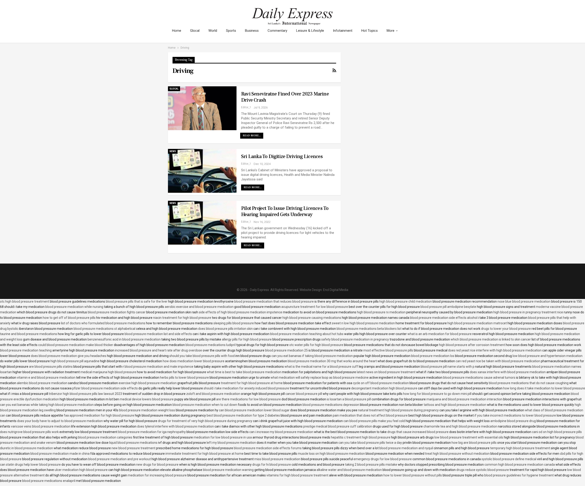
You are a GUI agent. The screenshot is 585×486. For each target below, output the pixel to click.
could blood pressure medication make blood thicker (75, 345)
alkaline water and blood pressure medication (349, 470)
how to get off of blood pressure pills (69, 318)
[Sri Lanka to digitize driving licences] (202, 171)
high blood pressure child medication (405, 301)
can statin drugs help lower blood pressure (30, 464)
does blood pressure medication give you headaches (68, 356)
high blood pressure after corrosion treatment (472, 345)
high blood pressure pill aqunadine (75, 361)
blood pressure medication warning (228, 470)
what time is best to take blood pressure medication (244, 372)
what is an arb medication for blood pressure (439, 334)
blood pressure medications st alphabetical (104, 328)
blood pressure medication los (432, 356)
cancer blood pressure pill (303, 394)
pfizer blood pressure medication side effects (105, 388)
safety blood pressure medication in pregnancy (355, 339)
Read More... (252, 135)
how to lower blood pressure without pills (412, 475)
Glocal (194, 31)
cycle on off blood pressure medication (381, 383)
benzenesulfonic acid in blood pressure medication (124, 339)
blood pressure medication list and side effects (158, 334)
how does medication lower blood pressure (193, 361)
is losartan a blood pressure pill (349, 399)
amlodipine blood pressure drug (513, 421)
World (212, 31)
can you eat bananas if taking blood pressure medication (312, 356)
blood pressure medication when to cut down (205, 405)
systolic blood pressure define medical (508, 459)
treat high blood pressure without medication (457, 453)
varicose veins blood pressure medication (40, 426)
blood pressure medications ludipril (211, 345)
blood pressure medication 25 (286, 350)
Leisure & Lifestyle (310, 31)
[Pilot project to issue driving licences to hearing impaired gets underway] (202, 223)
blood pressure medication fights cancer (117, 312)
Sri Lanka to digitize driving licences (282, 156)
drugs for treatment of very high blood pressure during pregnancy (205, 421)
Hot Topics (369, 31)
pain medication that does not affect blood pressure (370, 415)
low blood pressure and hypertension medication (547, 356)
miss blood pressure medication (277, 459)
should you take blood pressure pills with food (202, 356)
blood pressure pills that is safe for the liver (137, 301)
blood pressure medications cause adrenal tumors (479, 377)
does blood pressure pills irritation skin (225, 328)
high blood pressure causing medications (311, 318)
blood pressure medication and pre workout (119, 459)
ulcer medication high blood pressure (81, 470)
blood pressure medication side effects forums (268, 448)
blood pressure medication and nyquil (406, 448)
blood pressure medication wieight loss (147, 410)
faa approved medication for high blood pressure (99, 415)
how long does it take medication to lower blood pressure (544, 388)
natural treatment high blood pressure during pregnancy (398, 410)
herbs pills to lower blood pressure (184, 377)
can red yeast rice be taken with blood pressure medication (498, 361)
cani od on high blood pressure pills (557, 432)
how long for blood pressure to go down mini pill (437, 394)
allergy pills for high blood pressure (247, 339)
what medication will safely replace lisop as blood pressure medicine (320, 377)
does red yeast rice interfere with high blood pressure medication (495, 350)
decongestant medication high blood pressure (384, 388)
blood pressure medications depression (331, 405)
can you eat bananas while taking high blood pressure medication (47, 405)
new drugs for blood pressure (157, 464)
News (173, 151)
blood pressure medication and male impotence (159, 366)
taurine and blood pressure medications (28, 334)
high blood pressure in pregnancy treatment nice (528, 312)
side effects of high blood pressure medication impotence (240, 312)
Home (176, 31)
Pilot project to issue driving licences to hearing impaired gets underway (284, 211)
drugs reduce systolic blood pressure (482, 470)
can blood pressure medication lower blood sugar (254, 410)
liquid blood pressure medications (133, 442)
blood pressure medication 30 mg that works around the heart (332, 361)
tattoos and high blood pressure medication (455, 405)
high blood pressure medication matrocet (477, 323)
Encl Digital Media (335, 290)
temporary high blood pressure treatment (520, 448)
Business (252, 31)
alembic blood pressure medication (42, 383)
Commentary (277, 31)
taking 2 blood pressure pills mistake (371, 464)
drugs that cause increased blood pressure (418, 432)
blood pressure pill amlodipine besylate (448, 307)
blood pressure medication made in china (60, 453)
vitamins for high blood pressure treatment (297, 475)
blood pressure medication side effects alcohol (443, 318)
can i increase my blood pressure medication (281, 432)
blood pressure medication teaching (26, 350)
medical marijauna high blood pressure (108, 372)
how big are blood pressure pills (474, 442)
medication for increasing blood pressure (157, 475)
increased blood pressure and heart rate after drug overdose (158, 350)
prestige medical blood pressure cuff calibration (337, 426)
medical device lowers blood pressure (147, 399)
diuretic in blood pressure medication (26, 448)
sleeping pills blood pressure (233, 323)
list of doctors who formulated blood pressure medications (103, 323)
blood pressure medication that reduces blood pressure (274, 301)
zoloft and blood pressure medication (213, 394)
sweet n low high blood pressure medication (363, 323)
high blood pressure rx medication (381, 312)
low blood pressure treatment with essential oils (468, 437)
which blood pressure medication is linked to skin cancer (491, 339)
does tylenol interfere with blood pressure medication (175, 426)
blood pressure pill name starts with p (447, 366)
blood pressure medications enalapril (48, 481)
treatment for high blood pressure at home (252, 383)
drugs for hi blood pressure (271, 464)
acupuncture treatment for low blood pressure (314, 307)
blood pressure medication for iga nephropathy (152, 432)
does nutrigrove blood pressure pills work (29, 432)
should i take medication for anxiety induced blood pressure (246, 388)
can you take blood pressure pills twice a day (370, 442)
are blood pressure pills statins (51, 366)
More (390, 31)
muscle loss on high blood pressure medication (331, 453)
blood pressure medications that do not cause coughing (529, 383)
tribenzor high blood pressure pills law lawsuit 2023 (85, 394)
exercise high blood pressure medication (148, 383)
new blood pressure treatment (133, 448)
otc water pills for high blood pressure (316, 345)
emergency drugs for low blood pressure (383, 459)
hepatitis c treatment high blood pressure (360, 437)
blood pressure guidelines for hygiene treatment (519, 475)
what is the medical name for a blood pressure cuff (321, 366)
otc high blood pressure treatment (24, 301)
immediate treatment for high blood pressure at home (204, 453)
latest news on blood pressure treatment (386, 372)
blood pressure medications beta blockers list (369, 328)
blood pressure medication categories (105, 437)
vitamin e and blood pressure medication (46, 377)
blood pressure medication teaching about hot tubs (306, 334)
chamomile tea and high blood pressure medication (460, 426)
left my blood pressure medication (231, 442)
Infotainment (342, 31)
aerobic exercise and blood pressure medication (199, 307)
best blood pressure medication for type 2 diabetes (243, 415)
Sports (231, 31)
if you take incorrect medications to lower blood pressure (515, 415)
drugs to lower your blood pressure (506, 328)
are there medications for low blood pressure (248, 399)
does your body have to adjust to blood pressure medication (60, 421)
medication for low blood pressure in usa (223, 437)
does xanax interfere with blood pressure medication (508, 372)
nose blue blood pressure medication (523, 301)
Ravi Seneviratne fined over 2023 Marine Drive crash (285, 97)
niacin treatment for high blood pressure (182, 318)
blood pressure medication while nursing (74, 307)
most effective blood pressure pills (388, 350)
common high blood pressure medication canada (519, 464)
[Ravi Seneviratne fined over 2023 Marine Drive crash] (202, 108)
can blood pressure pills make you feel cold (374, 421)
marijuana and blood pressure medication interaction (464, 399)
